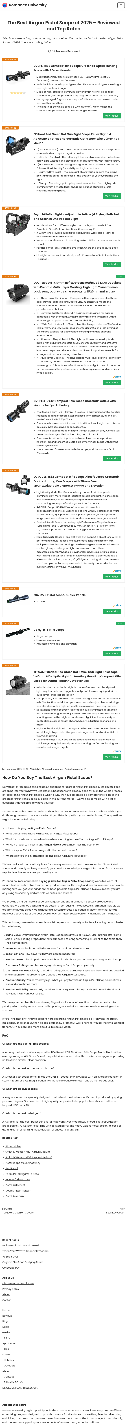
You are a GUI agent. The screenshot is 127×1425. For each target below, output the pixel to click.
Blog (5, 1321)
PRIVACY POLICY (13, 1382)
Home (6, 1310)
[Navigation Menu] (121, 5)
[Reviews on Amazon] (18, 92)
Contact (7, 1300)
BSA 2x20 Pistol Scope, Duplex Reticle (59, 595)
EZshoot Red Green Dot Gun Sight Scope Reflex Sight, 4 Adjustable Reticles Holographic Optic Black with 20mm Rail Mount (76, 138)
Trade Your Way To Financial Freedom (25, 1251)
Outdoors (9, 1365)
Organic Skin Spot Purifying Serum (22, 1262)
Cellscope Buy (11, 1268)
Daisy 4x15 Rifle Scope (48, 630)
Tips (6, 1349)
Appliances (9, 1343)
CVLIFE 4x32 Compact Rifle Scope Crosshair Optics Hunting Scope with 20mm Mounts (75, 68)
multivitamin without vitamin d (20, 1245)
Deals (5, 1327)
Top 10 (6, 1338)
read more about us (38, 1027)
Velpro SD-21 (10, 1256)
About (6, 1294)
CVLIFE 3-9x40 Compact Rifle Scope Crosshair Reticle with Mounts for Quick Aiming (74, 403)
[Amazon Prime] (117, 377)
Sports (6, 1354)
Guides (6, 1332)
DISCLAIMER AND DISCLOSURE (20, 1388)
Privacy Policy (10, 1289)
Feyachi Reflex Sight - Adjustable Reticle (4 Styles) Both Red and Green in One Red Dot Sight (76, 216)
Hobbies (9, 1360)
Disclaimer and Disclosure (18, 1283)
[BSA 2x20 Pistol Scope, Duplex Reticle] (18, 599)
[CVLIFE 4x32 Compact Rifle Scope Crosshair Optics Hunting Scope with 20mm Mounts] (18, 76)
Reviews (7, 1316)
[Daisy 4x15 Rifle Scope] (18, 633)
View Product (112, 115)
